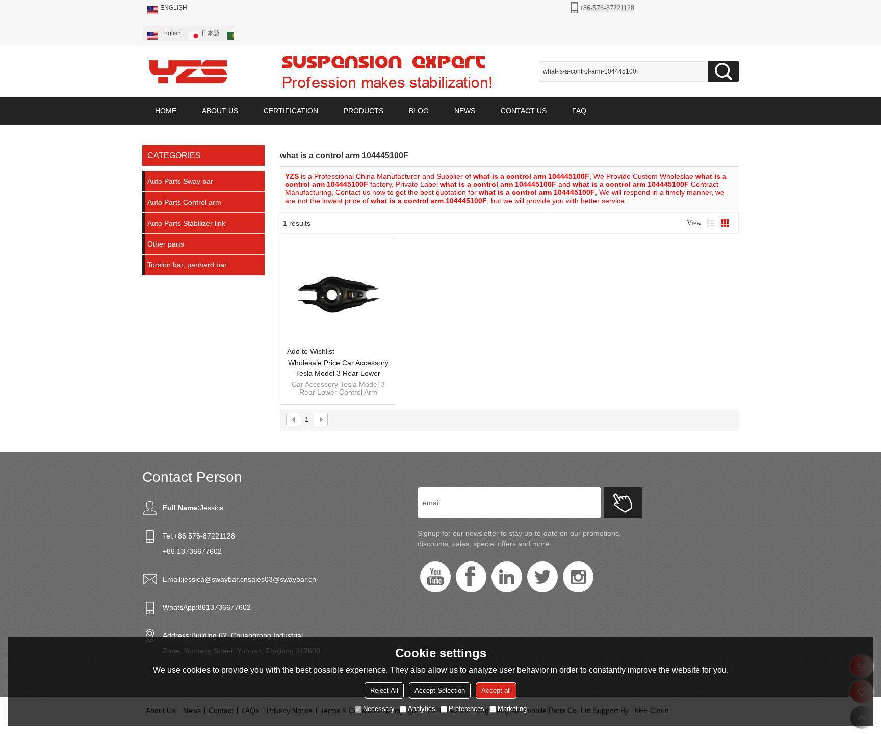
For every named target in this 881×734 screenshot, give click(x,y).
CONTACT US (524, 111)
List (711, 223)
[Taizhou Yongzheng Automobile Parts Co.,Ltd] (188, 71)
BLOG (419, 111)
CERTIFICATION (291, 111)
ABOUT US (220, 111)
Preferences (466, 709)
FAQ (579, 111)
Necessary (379, 709)
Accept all (496, 690)
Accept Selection (439, 690)
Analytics (421, 709)
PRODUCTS (363, 111)
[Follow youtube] (435, 576)
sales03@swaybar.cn (282, 579)
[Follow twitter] (542, 576)
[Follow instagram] (578, 576)
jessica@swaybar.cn (215, 579)
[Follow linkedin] (506, 576)
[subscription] (623, 502)
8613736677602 (224, 607)
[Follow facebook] (471, 576)
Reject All (384, 690)
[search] (723, 71)
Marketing (512, 709)
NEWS (464, 111)
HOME (165, 111)
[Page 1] (293, 419)
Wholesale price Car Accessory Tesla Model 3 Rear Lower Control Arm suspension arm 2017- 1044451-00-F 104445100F (338, 368)
